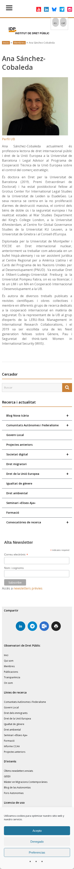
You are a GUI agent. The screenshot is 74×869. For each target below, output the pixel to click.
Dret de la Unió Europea (37, 473)
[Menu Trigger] (9, 7)
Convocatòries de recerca (37, 522)
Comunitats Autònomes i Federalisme (37, 425)
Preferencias (37, 852)
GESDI (7, 776)
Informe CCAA (12, 746)
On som (8, 683)
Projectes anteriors (19, 444)
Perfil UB (8, 139)
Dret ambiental (17, 493)
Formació (12, 512)
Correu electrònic (16, 554)
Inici (6, 655)
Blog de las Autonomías (17, 787)
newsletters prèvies (27, 588)
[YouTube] (38, 9)
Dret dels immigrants (15, 713)
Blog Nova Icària (37, 415)
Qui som (8, 660)
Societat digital (37, 454)
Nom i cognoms (14, 567)
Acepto (37, 830)
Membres (19, 42)
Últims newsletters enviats (18, 771)
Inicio (6, 42)
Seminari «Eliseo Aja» (21, 503)
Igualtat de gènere (19, 483)
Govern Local (15, 435)
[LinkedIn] (46, 9)
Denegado (37, 841)
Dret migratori (16, 464)
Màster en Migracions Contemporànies (25, 782)
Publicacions (11, 671)
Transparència (12, 677)
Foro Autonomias (13, 793)
